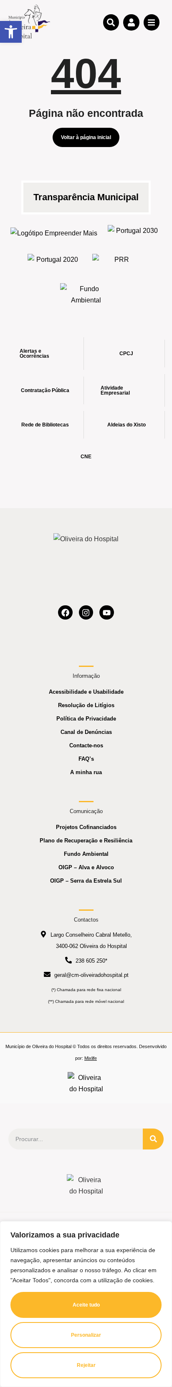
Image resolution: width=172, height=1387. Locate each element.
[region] (86, 1304)
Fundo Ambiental (86, 854)
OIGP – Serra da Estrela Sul (86, 881)
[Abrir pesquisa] (111, 22)
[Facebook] (65, 612)
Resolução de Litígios (86, 705)
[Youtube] (106, 612)
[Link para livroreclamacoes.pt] (86, 1083)
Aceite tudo (86, 1305)
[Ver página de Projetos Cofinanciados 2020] (54, 262)
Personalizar (86, 1335)
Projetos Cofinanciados (86, 827)
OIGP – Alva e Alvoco (86, 867)
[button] (11, 32)
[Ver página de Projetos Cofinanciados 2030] (134, 233)
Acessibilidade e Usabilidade (86, 692)
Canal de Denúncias (86, 732)
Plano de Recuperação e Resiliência (86, 840)
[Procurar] (153, 1139)
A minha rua (86, 772)
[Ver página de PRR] (118, 262)
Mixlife (90, 1058)
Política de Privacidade (86, 718)
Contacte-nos (86, 745)
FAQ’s (86, 759)
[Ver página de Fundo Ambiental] (86, 294)
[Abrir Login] (131, 22)
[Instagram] (86, 612)
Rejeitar (86, 1365)
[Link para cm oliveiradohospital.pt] (29, 22)
